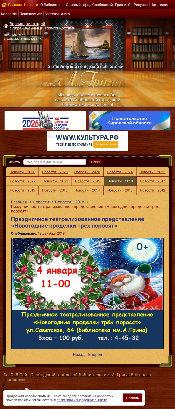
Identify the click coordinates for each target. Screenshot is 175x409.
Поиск (95, 162)
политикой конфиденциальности (82, 400)
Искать (14, 162)
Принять (132, 398)
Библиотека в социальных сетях (22, 36)
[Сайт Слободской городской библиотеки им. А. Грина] (87, 76)
